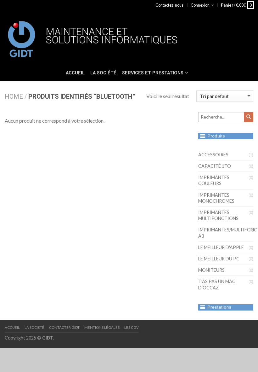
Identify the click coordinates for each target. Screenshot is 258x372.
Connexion (200, 5)
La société (34, 327)
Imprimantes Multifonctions (218, 215)
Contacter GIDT (64, 327)
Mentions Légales (102, 327)
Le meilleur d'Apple (221, 247)
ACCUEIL (75, 73)
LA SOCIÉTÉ (103, 73)
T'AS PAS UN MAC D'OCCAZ (216, 284)
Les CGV (131, 327)
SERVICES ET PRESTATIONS (152, 73)
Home (14, 96)
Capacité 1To (214, 166)
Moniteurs (211, 270)
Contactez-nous (169, 5)
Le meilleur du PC (218, 258)
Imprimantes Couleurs (213, 180)
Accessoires (213, 154)
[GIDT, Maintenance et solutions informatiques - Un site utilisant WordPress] (115, 37)
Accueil (12, 327)
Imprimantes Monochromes (216, 198)
